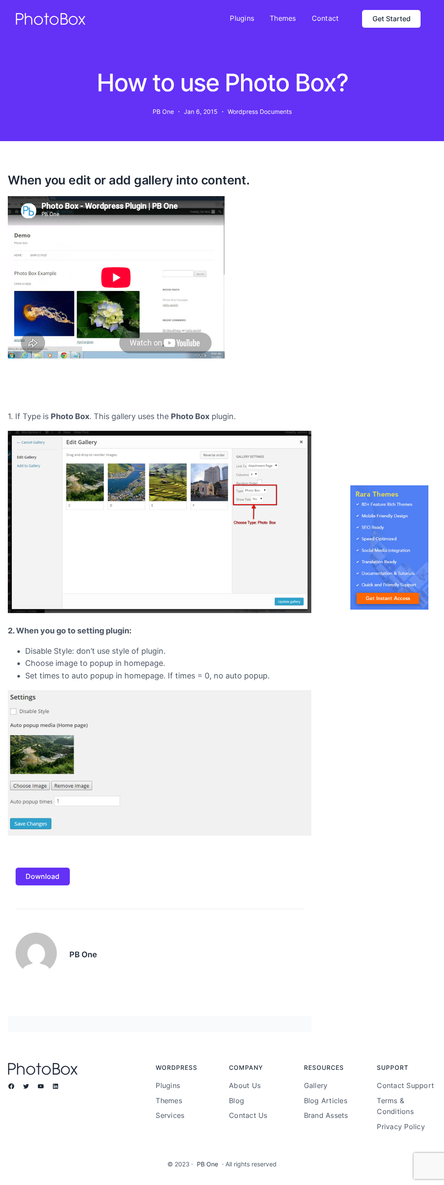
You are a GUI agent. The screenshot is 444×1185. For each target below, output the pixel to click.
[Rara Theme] (389, 547)
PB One (207, 1164)
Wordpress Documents (260, 111)
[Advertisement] (389, 335)
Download (42, 876)
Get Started (391, 18)
